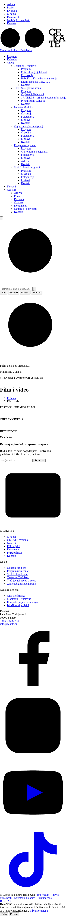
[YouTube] (33, 824)
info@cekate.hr (8, 623)
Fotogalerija (27, 116)
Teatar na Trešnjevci (25, 65)
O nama (11, 13)
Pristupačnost (14, 552)
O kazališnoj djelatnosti (34, 72)
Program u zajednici (25, 145)
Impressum (43, 894)
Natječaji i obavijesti (18, 20)
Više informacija (39, 910)
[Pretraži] (1, 218)
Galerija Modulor (23, 107)
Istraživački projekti (18, 605)
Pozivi (10, 7)
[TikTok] (33, 891)
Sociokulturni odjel (17, 574)
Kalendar (12, 59)
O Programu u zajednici (34, 151)
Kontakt (11, 23)
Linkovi (25, 119)
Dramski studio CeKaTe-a (35, 81)
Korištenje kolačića (24, 897)
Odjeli (10, 62)
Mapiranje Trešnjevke (19, 598)
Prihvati (14, 914)
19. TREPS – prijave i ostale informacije (43, 97)
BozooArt (5, 901)
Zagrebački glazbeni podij (28, 126)
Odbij (4, 914)
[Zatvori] (34, 289)
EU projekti (13, 546)
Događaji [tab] (13, 292)
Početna (11, 398)
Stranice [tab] (37, 292)
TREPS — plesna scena (27, 87)
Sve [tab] (3, 292)
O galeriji (26, 113)
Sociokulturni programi (27, 167)
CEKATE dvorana (17, 539)
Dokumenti (13, 17)
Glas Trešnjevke (16, 595)
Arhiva (11, 4)
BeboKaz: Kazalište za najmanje (39, 78)
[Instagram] (33, 757)
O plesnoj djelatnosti (32, 94)
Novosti (11, 186)
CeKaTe (11, 189)
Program (12, 56)
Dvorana (12, 10)
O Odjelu (26, 173)
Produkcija (27, 75)
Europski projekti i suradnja (22, 602)
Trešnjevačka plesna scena (21, 580)
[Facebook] (33, 690)
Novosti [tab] (25, 292)
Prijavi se (39, 460)
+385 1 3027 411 (9, 620)
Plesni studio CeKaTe (33, 100)
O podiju (26, 132)
